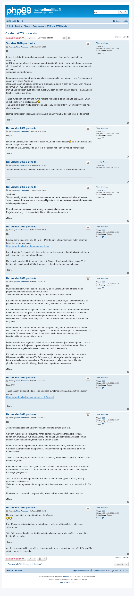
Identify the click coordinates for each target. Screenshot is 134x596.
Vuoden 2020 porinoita (21, 33)
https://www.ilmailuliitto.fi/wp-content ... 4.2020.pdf (30, 397)
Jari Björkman (102, 162)
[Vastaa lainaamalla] (88, 44)
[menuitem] (20, 21)
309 (103, 46)
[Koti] (19, 10)
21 (103, 165)
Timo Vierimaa (102, 43)
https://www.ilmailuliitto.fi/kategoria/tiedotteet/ (27, 246)
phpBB (65, 576)
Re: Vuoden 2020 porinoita (21, 128)
